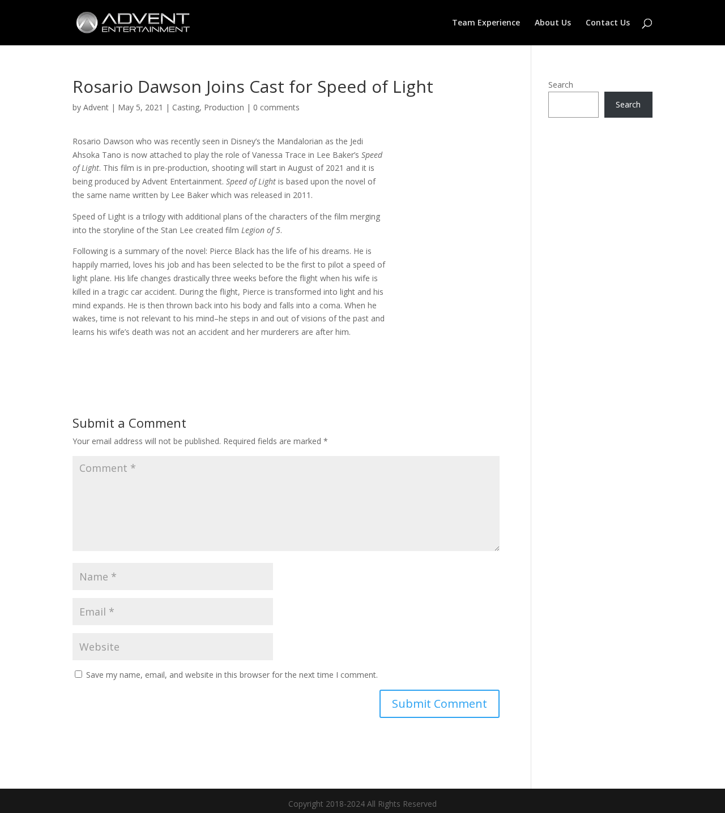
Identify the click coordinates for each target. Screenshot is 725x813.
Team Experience (486, 23)
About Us (553, 23)
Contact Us (608, 23)
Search (560, 84)
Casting (185, 107)
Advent (96, 107)
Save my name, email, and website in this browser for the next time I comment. (232, 674)
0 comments (276, 107)
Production (224, 107)
